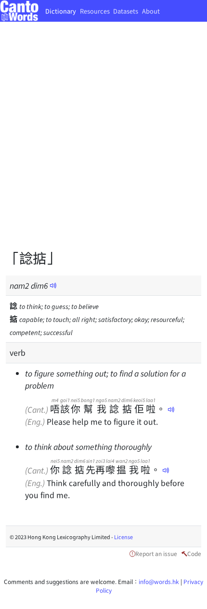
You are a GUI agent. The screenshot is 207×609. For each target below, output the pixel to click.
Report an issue (156, 553)
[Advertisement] (103, 142)
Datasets (125, 10)
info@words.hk (159, 581)
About (151, 10)
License (123, 536)
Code (194, 553)
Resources (95, 10)
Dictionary (60, 10)
